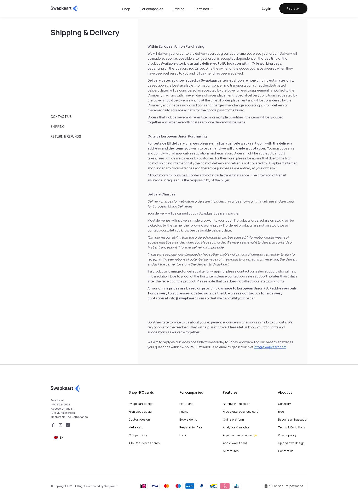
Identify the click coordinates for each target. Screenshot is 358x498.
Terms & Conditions (291, 427)
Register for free (190, 427)
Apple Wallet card (235, 443)
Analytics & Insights (236, 427)
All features (231, 451)
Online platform (233, 419)
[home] (64, 8)
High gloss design (141, 412)
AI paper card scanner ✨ (240, 435)
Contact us (285, 451)
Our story (284, 404)
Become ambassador (292, 419)
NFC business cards (236, 404)
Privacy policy (287, 435)
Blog (281, 412)
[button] (206, 9)
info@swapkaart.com (270, 347)
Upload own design (291, 443)
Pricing (184, 412)
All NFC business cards (144, 443)
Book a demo (188, 419)
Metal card (136, 427)
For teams (186, 404)
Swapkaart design (141, 404)
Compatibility (138, 435)
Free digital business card (240, 412)
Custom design (139, 419)
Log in (266, 8)
